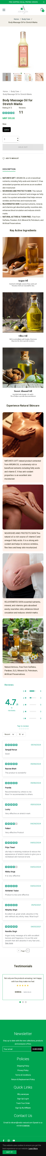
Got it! (9, 1152)
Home (16, 19)
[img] (9, 112)
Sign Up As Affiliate (23, 1108)
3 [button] (25, 1002)
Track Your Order (23, 1103)
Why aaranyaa (23, 1094)
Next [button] (41, 77)
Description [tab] (9, 169)
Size (4, 124)
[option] (23, 987)
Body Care (26, 19)
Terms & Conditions (23, 1075)
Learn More (33, 1149)
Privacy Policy (23, 1070)
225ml (6, 130)
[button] (32, 691)
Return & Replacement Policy (23, 1079)
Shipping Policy (23, 1066)
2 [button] (23, 1002)
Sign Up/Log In (23, 1099)
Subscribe (37, 1049)
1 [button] (20, 1002)
